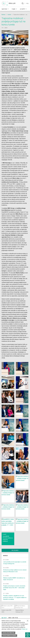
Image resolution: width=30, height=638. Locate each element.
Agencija (4, 9)
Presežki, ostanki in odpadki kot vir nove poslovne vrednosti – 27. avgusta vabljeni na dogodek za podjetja (14, 597)
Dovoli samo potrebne (9, 635)
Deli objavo (15, 550)
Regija (13, 9)
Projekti (22, 9)
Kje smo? (4, 617)
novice (9, 14)
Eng (27, 3)
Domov (3, 14)
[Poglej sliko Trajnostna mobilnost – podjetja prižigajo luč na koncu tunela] (8, 368)
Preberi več (24, 629)
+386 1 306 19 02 (13, 617)
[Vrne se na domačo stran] (9, 3)
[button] (8, 9)
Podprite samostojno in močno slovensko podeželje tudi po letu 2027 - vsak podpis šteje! (14, 587)
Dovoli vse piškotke (8, 632)
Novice (5, 555)
